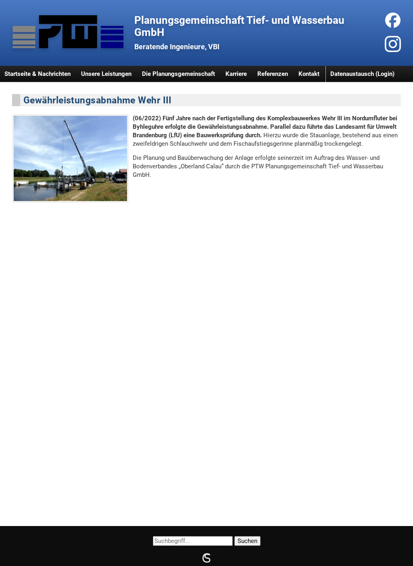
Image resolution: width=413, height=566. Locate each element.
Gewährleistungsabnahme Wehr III (97, 100)
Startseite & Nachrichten (37, 74)
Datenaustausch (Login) (362, 74)
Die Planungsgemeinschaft (178, 74)
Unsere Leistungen (106, 74)
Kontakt (308, 74)
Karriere (236, 74)
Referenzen (272, 74)
